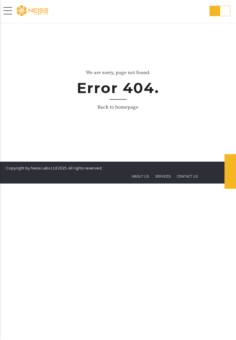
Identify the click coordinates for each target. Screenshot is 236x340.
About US (140, 176)
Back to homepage (118, 107)
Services (163, 176)
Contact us (187, 176)
